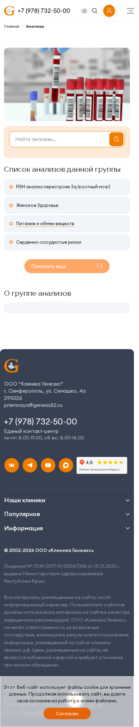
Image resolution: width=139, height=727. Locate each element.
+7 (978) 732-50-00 (44, 11)
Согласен (67, 713)
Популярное (22, 514)
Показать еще (48, 266)
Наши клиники (24, 500)
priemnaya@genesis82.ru (33, 405)
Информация (23, 528)
